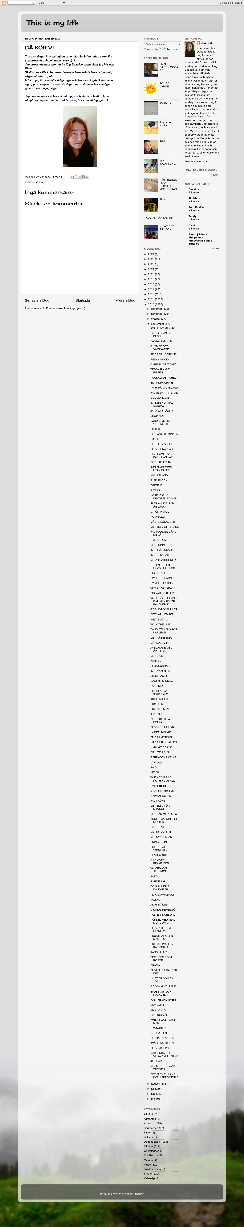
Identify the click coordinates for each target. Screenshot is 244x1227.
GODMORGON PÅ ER (163, 609)
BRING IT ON (158, 842)
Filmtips (148, 1146)
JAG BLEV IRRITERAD (164, 392)
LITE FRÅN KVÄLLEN (163, 742)
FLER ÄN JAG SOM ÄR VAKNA (162, 505)
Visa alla (215, 248)
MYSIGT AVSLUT (160, 832)
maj (153, 1098)
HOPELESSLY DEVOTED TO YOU (163, 497)
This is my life (53, 23)
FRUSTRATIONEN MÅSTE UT (161, 937)
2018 (151, 284)
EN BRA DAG (158, 1009)
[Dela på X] (80, 177)
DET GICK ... (158, 655)
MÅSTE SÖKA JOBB (162, 521)
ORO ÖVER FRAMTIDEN (159, 862)
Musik (147, 1164)
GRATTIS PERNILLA (162, 790)
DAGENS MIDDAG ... (163, 680)
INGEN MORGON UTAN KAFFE (161, 469)
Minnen (148, 1160)
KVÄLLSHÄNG (159, 475)
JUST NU (156, 714)
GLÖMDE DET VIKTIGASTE (159, 348)
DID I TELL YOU (160, 752)
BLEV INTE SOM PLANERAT (160, 929)
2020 (151, 274)
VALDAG (155, 899)
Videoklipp (150, 1178)
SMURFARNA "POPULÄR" (159, 692)
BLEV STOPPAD (160, 1048)
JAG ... (164, 199)
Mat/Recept (151, 1155)
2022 (151, 264)
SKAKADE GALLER (162, 593)
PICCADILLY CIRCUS (163, 354)
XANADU (155, 660)
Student (148, 1173)
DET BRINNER (159, 545)
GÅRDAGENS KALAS (163, 757)
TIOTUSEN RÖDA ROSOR (161, 959)
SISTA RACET (158, 675)
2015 (151, 299)
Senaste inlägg (37, 300)
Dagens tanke (152, 1141)
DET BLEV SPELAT (162, 444)
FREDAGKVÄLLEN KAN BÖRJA (161, 946)
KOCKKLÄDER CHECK (164, 377)
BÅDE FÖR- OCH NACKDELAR (161, 993)
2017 (151, 289)
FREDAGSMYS (159, 709)
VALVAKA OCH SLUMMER (159, 870)
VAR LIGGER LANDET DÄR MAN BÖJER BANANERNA (164, 601)
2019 (151, 279)
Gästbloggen (151, 1150)
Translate (172, 49)
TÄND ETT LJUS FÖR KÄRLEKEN (163, 631)
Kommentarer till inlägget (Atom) (65, 308)
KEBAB (154, 772)
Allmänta (149, 1118)
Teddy (193, 216)
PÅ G (153, 767)
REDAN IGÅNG (159, 359)
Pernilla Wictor (198, 207)
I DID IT (155, 439)
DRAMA (155, 965)
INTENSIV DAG (159, 555)
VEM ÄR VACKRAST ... (164, 588)
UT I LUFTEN (158, 1033)
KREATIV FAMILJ (160, 699)
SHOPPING (157, 415)
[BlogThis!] (76, 177)
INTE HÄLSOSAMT (162, 549)
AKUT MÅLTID (159, 904)
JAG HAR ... (157, 1061)
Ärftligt (163, 141)
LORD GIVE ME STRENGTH (160, 422)
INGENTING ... (159, 881)
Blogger (139, 1193)
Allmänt (40, 182)
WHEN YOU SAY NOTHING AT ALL (162, 779)
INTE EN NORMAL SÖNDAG (161, 404)
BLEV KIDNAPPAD (161, 449)
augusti (156, 1083)
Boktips (148, 1137)
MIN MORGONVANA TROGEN (162, 1068)
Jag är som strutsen (166, 124)
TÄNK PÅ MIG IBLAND (164, 387)
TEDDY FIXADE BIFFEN (160, 371)
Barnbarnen (151, 1128)
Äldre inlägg (125, 300)
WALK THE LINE (160, 624)
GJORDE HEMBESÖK (163, 909)
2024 (151, 254)
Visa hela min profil (196, 161)
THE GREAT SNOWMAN (158, 849)
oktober (156, 318)
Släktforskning (152, 1169)
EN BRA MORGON (161, 737)
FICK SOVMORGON (162, 894)
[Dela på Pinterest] (87, 177)
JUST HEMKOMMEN (163, 999)
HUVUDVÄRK (158, 855)
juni (153, 1093)
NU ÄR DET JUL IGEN (167, 228)
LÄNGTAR (156, 686)
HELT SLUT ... (159, 619)
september (158, 323)
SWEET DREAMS (161, 578)
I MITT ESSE (158, 785)
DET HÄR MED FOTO (163, 814)
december (157, 308)
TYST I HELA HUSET (163, 583)
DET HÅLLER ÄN (160, 462)
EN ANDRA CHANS (161, 382)
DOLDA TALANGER (162, 1038)
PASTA (154, 876)
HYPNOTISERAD (160, 795)
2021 (151, 269)
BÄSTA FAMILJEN (161, 341)
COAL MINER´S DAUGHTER (159, 888)
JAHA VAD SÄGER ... (163, 411)
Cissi (192, 225)
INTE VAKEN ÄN (160, 671)
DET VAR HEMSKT (161, 614)
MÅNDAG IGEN (159, 642)
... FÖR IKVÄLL (159, 511)
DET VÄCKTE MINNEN (164, 434)
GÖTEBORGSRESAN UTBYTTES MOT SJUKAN (169, 185)
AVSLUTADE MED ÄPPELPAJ (161, 649)
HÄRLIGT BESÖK (161, 747)
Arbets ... (149, 1123)
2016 (151, 294)
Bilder (147, 1132)
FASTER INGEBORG (163, 914)
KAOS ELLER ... (160, 952)
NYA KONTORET (160, 1028)
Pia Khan (194, 198)
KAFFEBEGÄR (159, 1014)
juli (153, 1088)
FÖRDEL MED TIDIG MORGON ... (163, 921)
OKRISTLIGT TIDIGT (163, 364)
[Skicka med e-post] (72, 177)
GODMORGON (159, 397)
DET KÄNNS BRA (161, 637)
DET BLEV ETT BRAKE (164, 526)
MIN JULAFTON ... (168, 162)
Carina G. (207, 43)
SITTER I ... (157, 429)
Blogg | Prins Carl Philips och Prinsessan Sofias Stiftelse (200, 239)
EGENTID (165, 102)
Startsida (82, 300)
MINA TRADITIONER (163, 560)
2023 (151, 259)
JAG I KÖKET (158, 800)
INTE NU (155, 490)
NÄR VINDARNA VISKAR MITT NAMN (164, 1055)
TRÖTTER (156, 704)
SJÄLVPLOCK (158, 480)
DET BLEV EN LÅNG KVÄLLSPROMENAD (164, 1076)
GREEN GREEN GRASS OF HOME (163, 566)
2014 (151, 304)
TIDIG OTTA (157, 573)
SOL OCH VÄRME (165, 85)
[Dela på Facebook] (83, 177)
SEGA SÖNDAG (160, 666)
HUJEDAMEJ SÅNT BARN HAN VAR (162, 456)
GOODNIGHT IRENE (163, 986)
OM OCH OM (158, 540)
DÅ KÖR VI (157, 827)
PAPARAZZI (157, 516)
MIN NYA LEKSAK (161, 837)
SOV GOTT (157, 1004)
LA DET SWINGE (160, 732)
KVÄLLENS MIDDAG (162, 328)
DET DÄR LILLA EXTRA (160, 721)
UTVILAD (156, 762)
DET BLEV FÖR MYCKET (160, 807)
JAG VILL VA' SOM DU (159, 218)
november (157, 313)
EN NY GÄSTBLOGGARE (169, 67)
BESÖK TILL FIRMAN (163, 727)
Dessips (194, 189)
